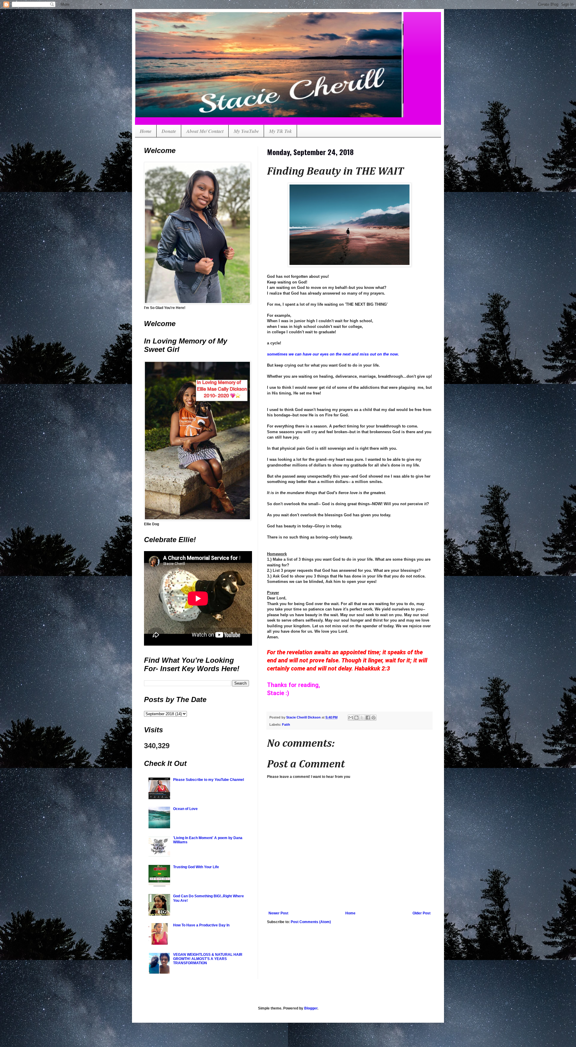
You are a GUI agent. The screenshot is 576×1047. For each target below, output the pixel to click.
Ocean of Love (185, 809)
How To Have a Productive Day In (201, 925)
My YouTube (246, 131)
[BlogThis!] (356, 718)
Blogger (310, 1008)
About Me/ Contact (205, 131)
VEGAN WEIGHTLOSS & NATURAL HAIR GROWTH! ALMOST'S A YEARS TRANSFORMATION (207, 958)
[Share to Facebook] (368, 718)
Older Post (421, 913)
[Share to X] (362, 718)
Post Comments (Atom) (311, 922)
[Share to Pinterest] (373, 718)
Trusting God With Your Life (196, 867)
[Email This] (351, 718)
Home (146, 131)
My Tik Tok (280, 131)
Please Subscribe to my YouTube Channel (208, 780)
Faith (286, 724)
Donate (169, 131)
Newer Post (278, 913)
